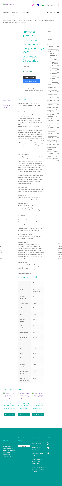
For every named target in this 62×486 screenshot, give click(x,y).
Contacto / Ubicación (9, 16)
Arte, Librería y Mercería (52, 115)
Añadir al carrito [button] (9, 415)
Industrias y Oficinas (51, 119)
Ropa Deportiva (54, 87)
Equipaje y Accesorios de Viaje (55, 63)
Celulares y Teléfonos (51, 45)
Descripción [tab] (6, 100)
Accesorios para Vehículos (52, 136)
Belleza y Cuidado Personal (52, 110)
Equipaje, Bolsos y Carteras (26, 20)
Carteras (54, 76)
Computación (51, 100)
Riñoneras (54, 73)
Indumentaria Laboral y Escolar (53, 96)
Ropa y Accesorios (13, 20)
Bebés (49, 156)
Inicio (6, 20)
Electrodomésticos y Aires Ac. (53, 103)
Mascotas (50, 123)
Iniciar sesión (15, 12)
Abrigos (52, 84)
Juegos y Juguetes (53, 158)
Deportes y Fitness (53, 107)
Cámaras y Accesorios (51, 126)
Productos (6, 12)
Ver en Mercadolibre (31, 81)
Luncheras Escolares (28, 90)
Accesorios (55, 68)
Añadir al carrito (29, 77)
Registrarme (25, 12)
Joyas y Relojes (52, 144)
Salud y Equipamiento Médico (52, 131)
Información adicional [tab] (6, 106)
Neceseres (54, 70)
